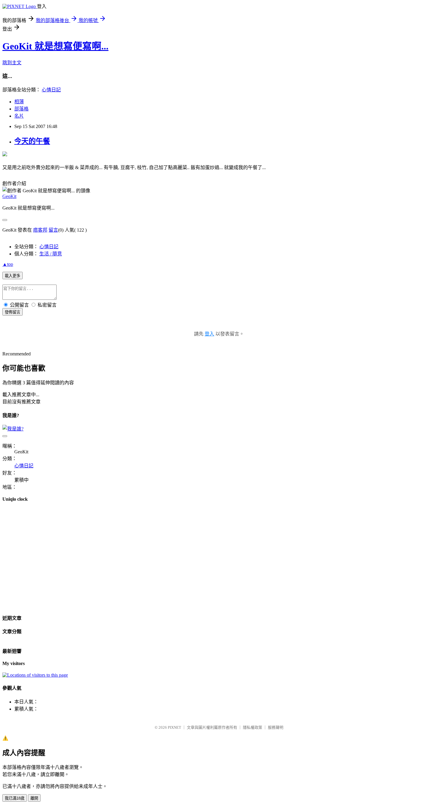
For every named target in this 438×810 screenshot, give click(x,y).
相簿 (19, 101)
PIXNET (174, 727)
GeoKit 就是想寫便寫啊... (55, 46)
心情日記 (51, 89)
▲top (7, 264)
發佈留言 (12, 312)
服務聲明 (275, 727)
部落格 (21, 108)
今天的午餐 (32, 141)
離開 (34, 798)
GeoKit (9, 196)
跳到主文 (11, 62)
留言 (53, 229)
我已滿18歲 (14, 798)
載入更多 (12, 276)
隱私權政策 (252, 727)
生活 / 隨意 (50, 253)
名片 (19, 115)
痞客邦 (40, 229)
